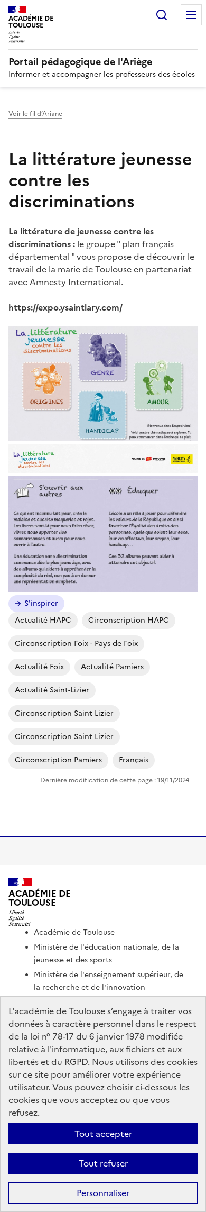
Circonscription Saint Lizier (64, 713)
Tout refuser (103, 1163)
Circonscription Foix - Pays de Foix (76, 643)
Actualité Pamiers (112, 666)
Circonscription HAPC (128, 620)
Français (133, 760)
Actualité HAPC (43, 620)
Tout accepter (103, 1133)
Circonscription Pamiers (58, 760)
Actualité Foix (39, 666)
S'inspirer (41, 603)
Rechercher (161, 14)
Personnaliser (103, 1193)
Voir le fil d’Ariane (35, 114)
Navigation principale (191, 14)
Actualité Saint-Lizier (52, 690)
